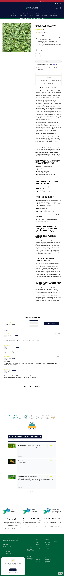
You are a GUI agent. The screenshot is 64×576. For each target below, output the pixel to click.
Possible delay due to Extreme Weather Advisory (48, 77)
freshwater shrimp (52, 106)
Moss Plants (47, 550)
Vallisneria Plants (48, 559)
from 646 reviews (19, 440)
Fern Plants (47, 548)
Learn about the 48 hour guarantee (52, 527)
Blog (37, 15)
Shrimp (55, 541)
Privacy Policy (29, 547)
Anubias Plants (47, 542)
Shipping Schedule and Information (48, 80)
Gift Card (44, 15)
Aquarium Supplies (27, 13)
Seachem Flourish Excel (52, 202)
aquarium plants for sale (53, 149)
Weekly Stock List (13, 11)
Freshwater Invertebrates (47, 11)
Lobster (55, 548)
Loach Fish (38, 553)
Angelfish (37, 542)
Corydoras (38, 546)
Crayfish (55, 545)
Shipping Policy (30, 552)
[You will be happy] (52, 511)
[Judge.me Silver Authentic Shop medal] (32, 417)
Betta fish (41, 106)
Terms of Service (30, 545)
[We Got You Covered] (32, 511)
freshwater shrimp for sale (43, 155)
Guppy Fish (38, 550)
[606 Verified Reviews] (32, 431)
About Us (31, 15)
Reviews (28, 543)
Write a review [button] (51, 323)
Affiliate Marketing (30, 564)
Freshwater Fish (32, 11)
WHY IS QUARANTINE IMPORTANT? (12, 528)
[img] (7, 334)
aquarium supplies (56, 155)
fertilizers (41, 202)
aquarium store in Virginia (51, 152)
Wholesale (29, 561)
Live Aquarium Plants (13, 13)
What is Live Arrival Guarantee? (32, 527)
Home (37, 24)
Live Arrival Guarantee (48, 74)
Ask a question (48, 83)
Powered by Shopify (32, 571)
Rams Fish (38, 559)
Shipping (37, 50)
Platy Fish (37, 555)
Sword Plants (47, 544)
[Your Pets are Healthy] (11, 511)
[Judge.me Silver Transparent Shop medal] (37, 417)
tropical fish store (48, 147)
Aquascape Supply (40, 13)
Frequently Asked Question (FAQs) (30, 559)
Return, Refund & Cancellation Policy (30, 550)
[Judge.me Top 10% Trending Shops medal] (53, 417)
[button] (39, 29)
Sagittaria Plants (48, 557)
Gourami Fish (38, 548)
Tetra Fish (37, 557)
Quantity (38, 53)
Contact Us (23, 15)
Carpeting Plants (48, 546)
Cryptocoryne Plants (47, 562)
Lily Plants (47, 555)
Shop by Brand (52, 13)
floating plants (44, 92)
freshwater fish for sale (48, 154)
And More (38, 561)
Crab (55, 550)
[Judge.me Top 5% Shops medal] (48, 417)
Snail (55, 543)
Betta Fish (23, 11)
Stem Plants (47, 553)
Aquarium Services (12, 15)
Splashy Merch (53, 15)
